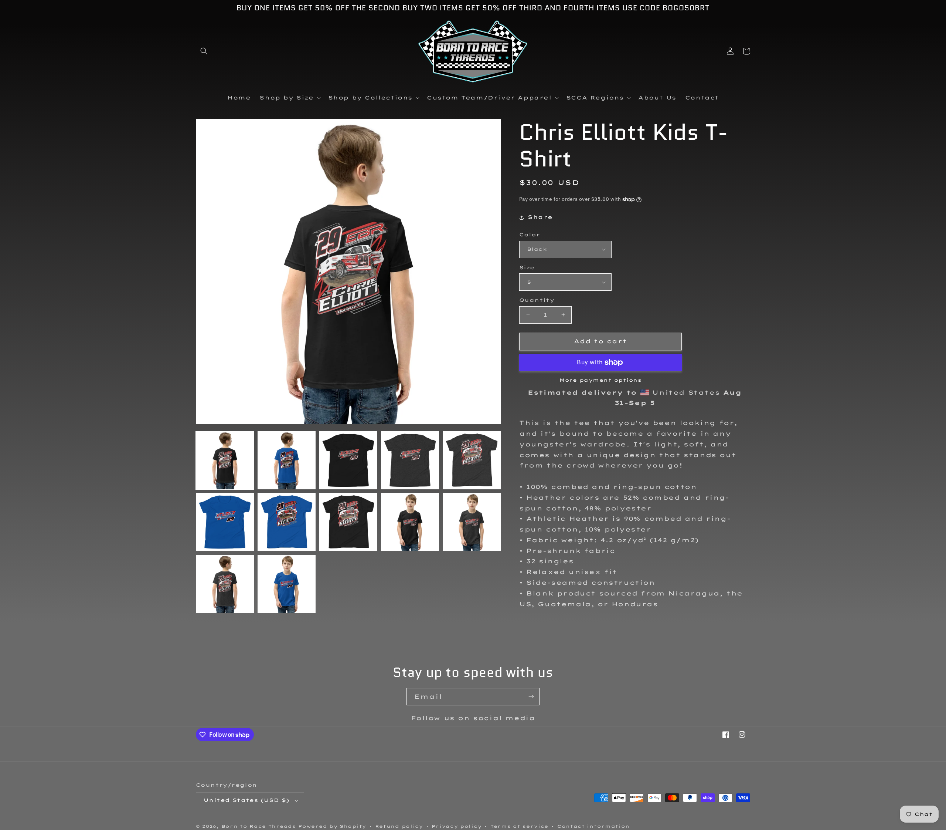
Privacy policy (456, 826)
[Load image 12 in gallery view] (287, 584)
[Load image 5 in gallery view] (472, 460)
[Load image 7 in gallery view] (287, 522)
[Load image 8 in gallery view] (348, 522)
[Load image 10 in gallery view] (472, 522)
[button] (204, 51)
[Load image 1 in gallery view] (225, 460)
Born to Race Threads (258, 826)
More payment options (600, 380)
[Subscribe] (531, 696)
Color (529, 234)
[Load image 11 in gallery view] (225, 584)
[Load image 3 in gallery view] (348, 460)
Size (527, 267)
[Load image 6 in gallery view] (225, 522)
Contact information (593, 826)
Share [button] (540, 217)
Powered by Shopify (332, 826)
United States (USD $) (246, 800)
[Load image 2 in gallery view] (287, 460)
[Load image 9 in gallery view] (410, 522)
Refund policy (399, 826)
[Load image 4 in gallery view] (410, 460)
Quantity (536, 300)
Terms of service (519, 826)
